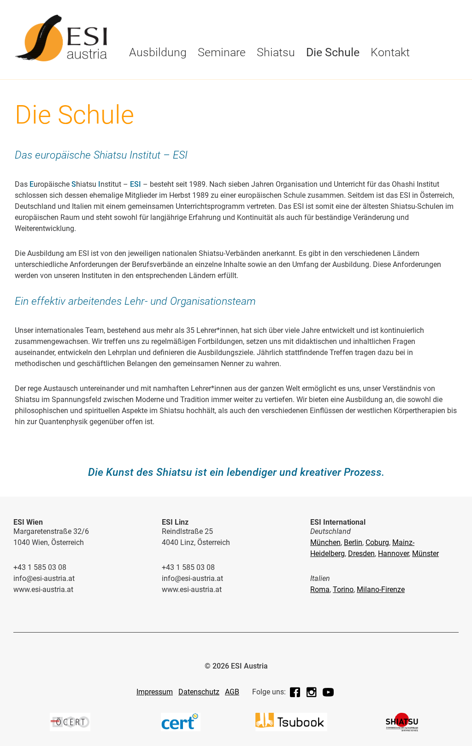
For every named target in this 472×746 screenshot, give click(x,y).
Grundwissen (257, 95)
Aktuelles (250, 76)
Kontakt (390, 52)
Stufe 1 (142, 95)
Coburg (377, 542)
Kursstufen (151, 76)
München (325, 542)
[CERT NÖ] (180, 728)
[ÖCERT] (70, 728)
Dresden (361, 553)
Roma (320, 589)
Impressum (154, 691)
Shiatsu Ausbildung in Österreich (377, 99)
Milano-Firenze (381, 589)
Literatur (385, 76)
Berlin (353, 542)
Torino (343, 589)
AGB (232, 691)
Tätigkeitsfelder (318, 76)
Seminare (222, 52)
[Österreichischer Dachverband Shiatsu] (401, 728)
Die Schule (150, 76)
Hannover (393, 553)
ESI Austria (150, 95)
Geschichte (150, 76)
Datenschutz (198, 691)
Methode (226, 76)
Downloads (253, 95)
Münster (425, 553)
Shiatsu (276, 52)
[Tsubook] (291, 728)
